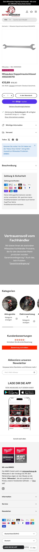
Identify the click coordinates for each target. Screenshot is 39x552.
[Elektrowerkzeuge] (27, 303)
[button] (31, 11)
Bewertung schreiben (19, 347)
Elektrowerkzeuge (27, 315)
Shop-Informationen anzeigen (14, 117)
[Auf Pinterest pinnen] (17, 140)
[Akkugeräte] (9, 303)
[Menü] (36, 11)
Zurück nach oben (19, 439)
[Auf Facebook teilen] (13, 140)
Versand (11, 86)
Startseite (5, 26)
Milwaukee (5, 67)
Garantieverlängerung (19, 263)
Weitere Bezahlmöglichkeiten (19, 106)
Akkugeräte (9, 314)
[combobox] (19, 20)
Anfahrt (6, 154)
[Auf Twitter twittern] (9, 140)
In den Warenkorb (26, 95)
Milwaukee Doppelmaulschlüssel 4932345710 (22, 26)
